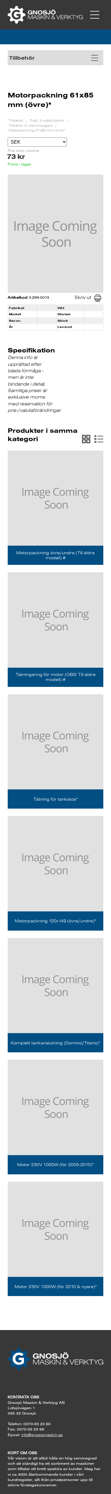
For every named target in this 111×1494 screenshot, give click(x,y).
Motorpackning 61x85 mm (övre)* (37, 130)
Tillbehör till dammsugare (31, 125)
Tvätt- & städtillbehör (47, 120)
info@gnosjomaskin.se (42, 1435)
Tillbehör (16, 120)
